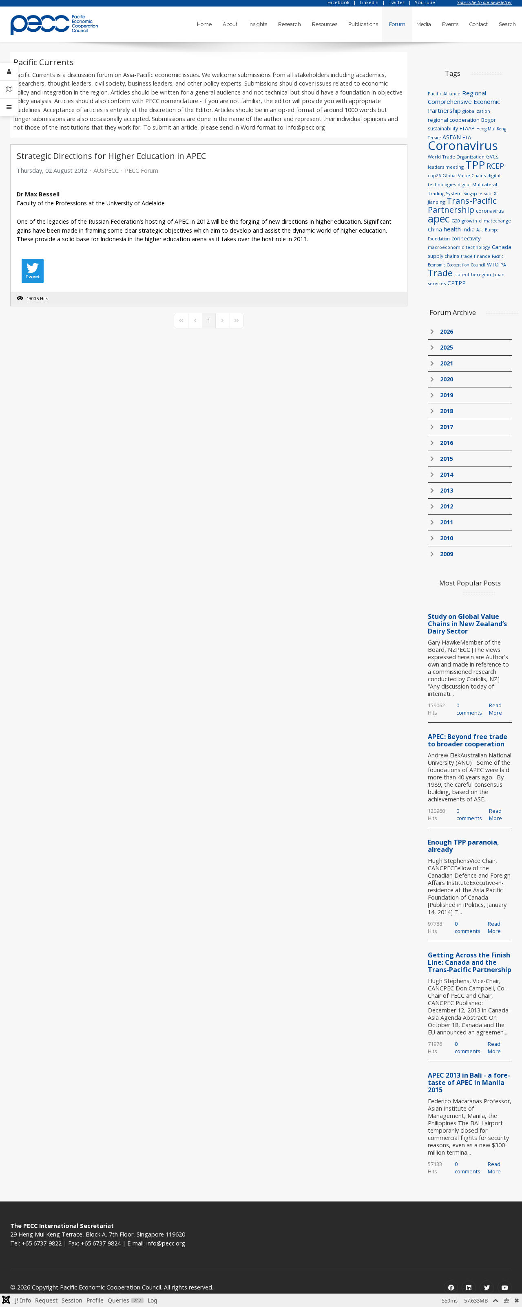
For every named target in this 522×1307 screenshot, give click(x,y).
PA (503, 265)
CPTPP (456, 283)
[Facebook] (451, 1288)
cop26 (434, 175)
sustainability (443, 128)
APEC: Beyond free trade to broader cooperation (467, 740)
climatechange (495, 221)
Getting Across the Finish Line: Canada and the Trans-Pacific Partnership (469, 962)
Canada (501, 247)
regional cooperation (454, 119)
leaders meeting (446, 167)
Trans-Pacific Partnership (462, 205)
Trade (440, 272)
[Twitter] (487, 1288)
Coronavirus (463, 145)
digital (464, 184)
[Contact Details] (9, 89)
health (452, 229)
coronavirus (490, 210)
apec (439, 218)
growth (469, 221)
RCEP (495, 166)
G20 (455, 221)
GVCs (492, 156)
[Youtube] (505, 1288)
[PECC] (54, 22)
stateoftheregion (472, 274)
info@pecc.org (165, 1243)
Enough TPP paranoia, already (463, 846)
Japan (498, 274)
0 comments (469, 709)
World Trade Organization (456, 157)
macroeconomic (446, 247)
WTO (493, 264)
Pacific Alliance (444, 93)
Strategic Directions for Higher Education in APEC (111, 155)
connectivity (466, 238)
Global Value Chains (464, 175)
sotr (488, 193)
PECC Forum (141, 170)
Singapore (472, 193)
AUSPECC (106, 170)
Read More (495, 709)
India (468, 229)
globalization (476, 111)
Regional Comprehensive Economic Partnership (464, 101)
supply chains (443, 256)
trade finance (475, 256)
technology (478, 247)
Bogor (488, 120)
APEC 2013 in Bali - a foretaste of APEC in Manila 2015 (469, 1082)
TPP (475, 164)
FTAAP (467, 128)
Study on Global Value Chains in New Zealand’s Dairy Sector (467, 624)
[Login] (9, 72)
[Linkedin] (469, 1288)
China (435, 229)
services (437, 283)
